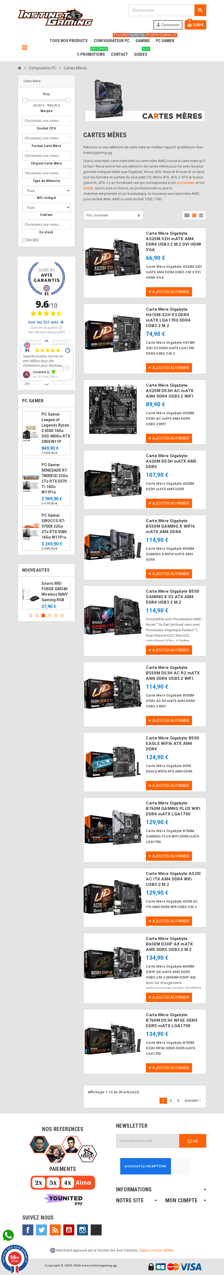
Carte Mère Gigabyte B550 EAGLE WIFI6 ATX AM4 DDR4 (172, 743)
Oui (32, 240)
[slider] (24, 100)
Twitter (41, 1229)
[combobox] (44, 120)
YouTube (68, 1229)
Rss (55, 1229)
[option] (46, 595)
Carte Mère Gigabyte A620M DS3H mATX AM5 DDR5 (171, 461)
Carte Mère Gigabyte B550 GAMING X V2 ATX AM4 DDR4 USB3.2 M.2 (172, 597)
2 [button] (37, 615)
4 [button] (49, 615)
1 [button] (31, 615)
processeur (186, 183)
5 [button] (56, 615)
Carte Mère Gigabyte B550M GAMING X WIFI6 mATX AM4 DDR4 (170, 526)
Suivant (193, 1101)
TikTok (96, 1229)
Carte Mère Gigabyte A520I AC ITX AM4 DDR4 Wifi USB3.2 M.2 (173, 879)
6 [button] (62, 615)
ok (195, 1141)
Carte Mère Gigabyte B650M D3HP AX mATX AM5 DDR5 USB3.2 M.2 (169, 944)
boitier (88, 188)
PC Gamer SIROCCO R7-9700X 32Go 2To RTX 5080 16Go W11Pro (54, 526)
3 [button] (43, 615)
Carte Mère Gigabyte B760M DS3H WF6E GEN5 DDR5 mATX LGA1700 (172, 1020)
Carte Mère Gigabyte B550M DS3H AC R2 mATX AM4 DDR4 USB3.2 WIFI (173, 673)
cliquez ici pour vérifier (156, 1250)
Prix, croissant (97, 215)
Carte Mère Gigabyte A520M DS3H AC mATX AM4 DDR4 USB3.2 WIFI (169, 391)
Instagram (82, 1229)
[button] (46, 81)
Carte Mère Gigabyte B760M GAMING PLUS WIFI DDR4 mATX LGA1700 (173, 808)
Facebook (27, 1229)
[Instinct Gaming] (55, 16)
